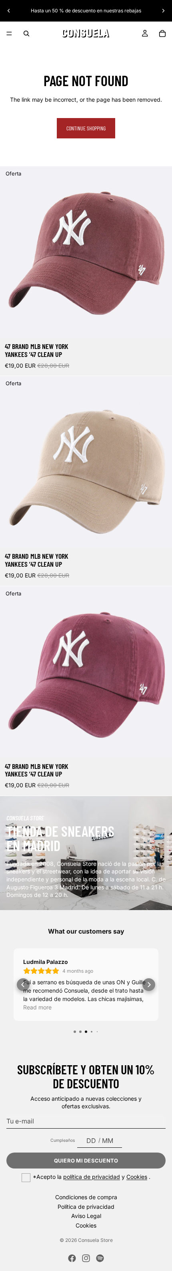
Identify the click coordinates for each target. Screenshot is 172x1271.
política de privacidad (91, 1176)
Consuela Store (95, 1240)
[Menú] (9, 33)
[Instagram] (86, 1258)
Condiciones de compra (86, 1197)
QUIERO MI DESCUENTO (86, 1160)
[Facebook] (72, 1258)
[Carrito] (162, 33)
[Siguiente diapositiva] (163, 11)
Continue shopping (86, 128)
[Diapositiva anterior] (9, 11)
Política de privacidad (86, 1206)
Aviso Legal (86, 1215)
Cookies (136, 1176)
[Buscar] (26, 33)
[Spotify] (100, 1258)
